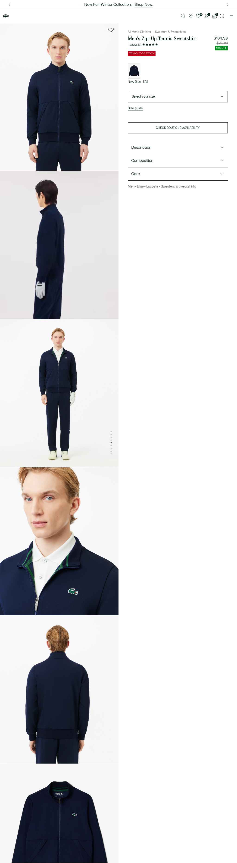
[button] (183, 16)
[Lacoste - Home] (6, 16)
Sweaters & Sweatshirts (170, 32)
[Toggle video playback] (8, 311)
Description (141, 147)
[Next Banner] (227, 4)
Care (135, 174)
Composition (142, 161)
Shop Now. (143, 4)
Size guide (135, 108)
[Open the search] (222, 16)
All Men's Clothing (139, 32)
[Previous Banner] (9, 4)
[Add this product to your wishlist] (111, 30)
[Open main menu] (231, 16)
